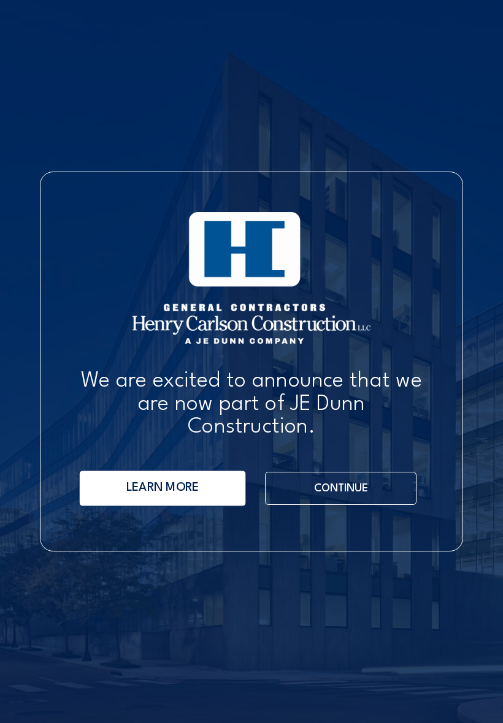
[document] (251, 361)
